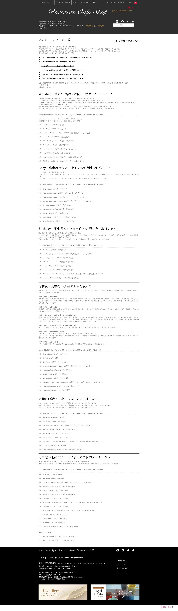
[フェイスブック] (122, 21)
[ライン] (133, 21)
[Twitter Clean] (127, 21)
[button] (135, 2)
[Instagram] (117, 21)
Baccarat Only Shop (78, 11)
